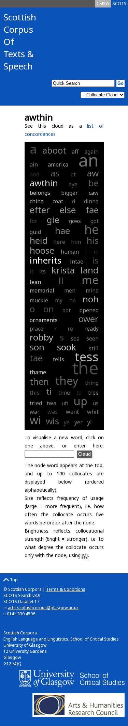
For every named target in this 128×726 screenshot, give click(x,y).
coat (58, 201)
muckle (39, 300)
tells (58, 359)
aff (75, 151)
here (59, 242)
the (85, 367)
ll (61, 280)
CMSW (103, 3)
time (64, 392)
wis (52, 421)
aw (93, 173)
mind (92, 290)
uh (64, 403)
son (37, 347)
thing (92, 382)
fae (92, 210)
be (93, 183)
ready (91, 328)
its (42, 271)
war (35, 411)
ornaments (44, 320)
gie (53, 220)
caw (94, 192)
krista (63, 270)
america (58, 164)
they (66, 380)
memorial (42, 290)
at (73, 174)
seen (92, 338)
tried (36, 403)
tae (36, 358)
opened (89, 310)
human (70, 251)
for (33, 221)
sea (75, 338)
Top (13, 580)
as (55, 173)
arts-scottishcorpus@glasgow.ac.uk (43, 608)
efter (40, 210)
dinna (91, 201)
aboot (54, 150)
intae (76, 261)
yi (89, 422)
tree (93, 392)
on (48, 309)
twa (51, 403)
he (91, 229)
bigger (69, 192)
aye (73, 184)
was (52, 411)
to (79, 392)
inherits (45, 260)
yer (78, 422)
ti (49, 391)
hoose (42, 250)
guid (35, 232)
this (35, 392)
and (34, 174)
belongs (40, 192)
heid (39, 240)
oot (66, 310)
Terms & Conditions (65, 589)
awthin (44, 183)
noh (91, 299)
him (76, 242)
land (90, 270)
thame (38, 372)
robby (41, 337)
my (58, 300)
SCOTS (119, 3)
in (96, 251)
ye (67, 422)
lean (35, 282)
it (31, 271)
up (80, 401)
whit (93, 411)
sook (66, 347)
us (96, 403)
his (93, 240)
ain (34, 164)
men (69, 290)
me (90, 279)
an (89, 160)
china (37, 201)
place (36, 328)
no (72, 300)
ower (89, 319)
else (68, 210)
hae (62, 230)
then (39, 381)
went (72, 411)
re (70, 328)
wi (35, 420)
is (95, 260)
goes (75, 221)
